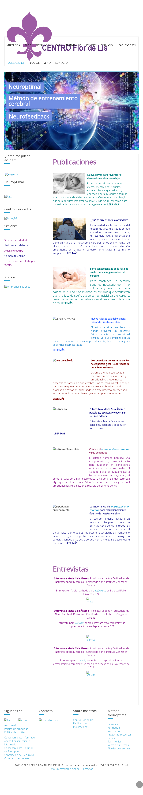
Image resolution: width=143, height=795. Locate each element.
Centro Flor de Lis (83, 720)
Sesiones (113, 724)
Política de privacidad (16, 728)
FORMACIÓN (108, 45)
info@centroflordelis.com (65, 768)
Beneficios (113, 738)
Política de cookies (14, 732)
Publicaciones (16, 62)
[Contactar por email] (50, 720)
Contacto (61, 62)
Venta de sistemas (118, 745)
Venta (47, 62)
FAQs (59, 45)
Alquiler (34, 62)
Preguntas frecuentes (119, 734)
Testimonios (73, 45)
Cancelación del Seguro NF (19, 755)
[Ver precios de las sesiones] (17, 286)
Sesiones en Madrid (15, 240)
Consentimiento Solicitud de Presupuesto (18, 749)
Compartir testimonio (16, 758)
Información (44, 45)
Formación (114, 727)
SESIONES (91, 45)
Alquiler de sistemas (119, 748)
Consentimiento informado (19, 737)
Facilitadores (127, 45)
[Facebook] (11, 720)
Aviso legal (10, 725)
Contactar (87, 768)
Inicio (28, 45)
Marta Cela (13, 45)
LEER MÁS (113, 204)
